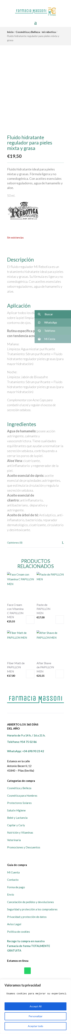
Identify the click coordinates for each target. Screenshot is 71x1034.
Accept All (36, 1006)
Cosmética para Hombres (22, 795)
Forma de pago (16, 887)
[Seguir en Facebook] (35, 970)
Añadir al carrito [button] (30, 619)
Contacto (13, 879)
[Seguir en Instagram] (43, 970)
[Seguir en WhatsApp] (27, 970)
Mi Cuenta (13, 872)
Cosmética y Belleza (28, 31)
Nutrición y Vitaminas (20, 832)
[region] (35, 1006)
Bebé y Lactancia (17, 817)
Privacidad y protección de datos (27, 916)
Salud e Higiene (16, 810)
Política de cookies (18, 931)
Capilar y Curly (16, 825)
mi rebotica (49, 31)
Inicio (10, 31)
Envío (10, 894)
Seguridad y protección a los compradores (32, 909)
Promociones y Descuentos (23, 847)
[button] (53, 314)
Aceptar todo (35, 1026)
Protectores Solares (19, 802)
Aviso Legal (14, 924)
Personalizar (35, 1016)
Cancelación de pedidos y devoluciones (30, 902)
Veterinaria (14, 840)
